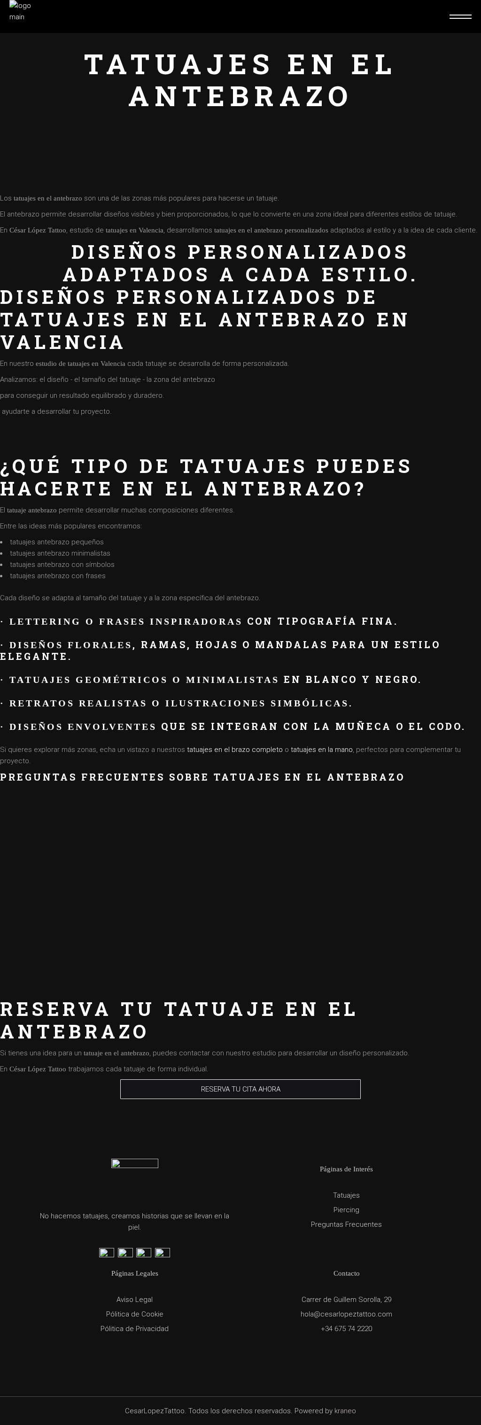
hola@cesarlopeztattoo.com (346, 1314)
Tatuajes (346, 1195)
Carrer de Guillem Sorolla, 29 (346, 1299)
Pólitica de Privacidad (135, 1328)
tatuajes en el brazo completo (235, 749)
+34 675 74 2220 (346, 1328)
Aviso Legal (134, 1299)
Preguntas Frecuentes (346, 1224)
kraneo (345, 1411)
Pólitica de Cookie (134, 1314)
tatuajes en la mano (322, 749)
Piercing (346, 1210)
